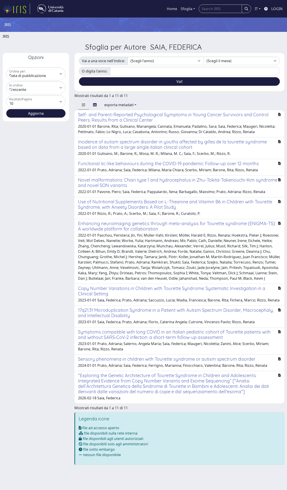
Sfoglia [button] (186, 8)
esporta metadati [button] (119, 104)
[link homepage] (16, 8)
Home (172, 8)
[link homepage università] (50, 8)
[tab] (83, 105)
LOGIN (277, 8)
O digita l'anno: (94, 71)
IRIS (6, 36)
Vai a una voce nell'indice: (103, 60)
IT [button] (256, 8)
